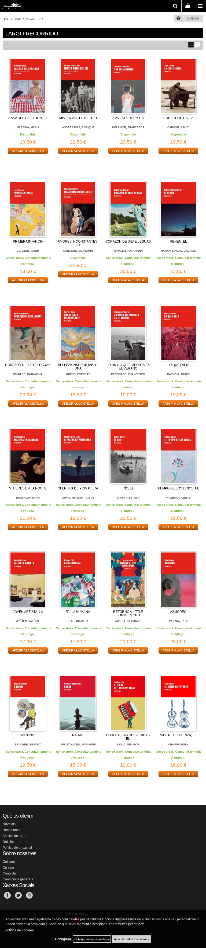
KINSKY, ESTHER (128, 497)
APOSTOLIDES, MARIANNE (78, 744)
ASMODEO (178, 612)
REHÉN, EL (178, 241)
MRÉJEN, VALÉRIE (28, 621)
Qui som (9, 861)
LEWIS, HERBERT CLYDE (78, 497)
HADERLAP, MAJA (28, 497)
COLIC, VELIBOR (128, 744)
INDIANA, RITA (178, 621)
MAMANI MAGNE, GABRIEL (178, 250)
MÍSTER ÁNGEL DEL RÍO (78, 118)
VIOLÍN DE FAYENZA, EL (178, 735)
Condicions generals (18, 879)
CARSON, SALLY (178, 127)
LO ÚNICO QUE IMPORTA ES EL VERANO (128, 366)
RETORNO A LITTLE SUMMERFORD (128, 613)
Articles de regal (14, 836)
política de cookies (19, 930)
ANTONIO (28, 735)
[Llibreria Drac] (12, 7)
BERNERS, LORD (28, 250)
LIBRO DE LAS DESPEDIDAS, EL (128, 737)
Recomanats (12, 830)
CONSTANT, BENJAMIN (78, 250)
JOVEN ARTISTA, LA (28, 612)
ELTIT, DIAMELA (78, 621)
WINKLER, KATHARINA (128, 250)
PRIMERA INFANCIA (28, 241)
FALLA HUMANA (78, 612)
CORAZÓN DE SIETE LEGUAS (128, 241)
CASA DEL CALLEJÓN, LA (27, 118)
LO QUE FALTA (178, 365)
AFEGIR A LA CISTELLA (28, 150)
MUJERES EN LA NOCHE (28, 488)
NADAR (78, 735)
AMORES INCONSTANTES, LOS (78, 243)
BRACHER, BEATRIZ (28, 744)
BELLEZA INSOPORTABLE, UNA (78, 366)
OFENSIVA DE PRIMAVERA (78, 488)
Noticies (8, 842)
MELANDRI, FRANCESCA (128, 127)
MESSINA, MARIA (28, 127)
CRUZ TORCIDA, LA (178, 118)
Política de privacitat (17, 848)
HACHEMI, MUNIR (178, 374)
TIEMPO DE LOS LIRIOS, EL (178, 488)
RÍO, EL (128, 488)
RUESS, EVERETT (78, 374)
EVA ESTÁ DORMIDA (128, 118)
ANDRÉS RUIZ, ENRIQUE (78, 127)
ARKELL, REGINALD (128, 621)
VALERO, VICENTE (178, 497)
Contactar (10, 873)
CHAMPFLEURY (178, 744)
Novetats (9, 824)
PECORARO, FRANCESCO (128, 374)
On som (8, 867)
